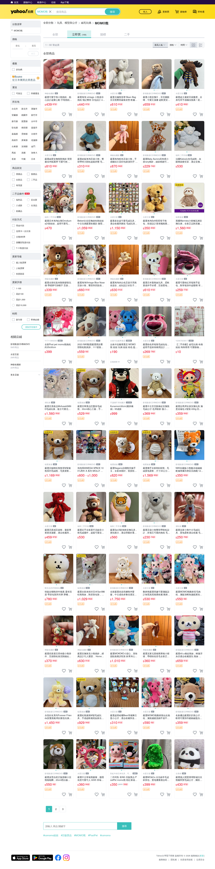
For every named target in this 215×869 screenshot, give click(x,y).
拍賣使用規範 (186, 859)
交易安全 (200, 859)
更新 (202, 855)
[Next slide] (104, 74)
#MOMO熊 (80, 835)
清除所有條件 (31, 326)
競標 (103, 34)
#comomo (105, 835)
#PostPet (93, 835)
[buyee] (26, 78)
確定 (33, 53)
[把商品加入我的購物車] (70, 114)
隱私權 (174, 859)
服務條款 (163, 859)
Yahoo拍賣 (22, 11)
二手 (127, 34)
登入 (145, 11)
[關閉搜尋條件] (50, 11)
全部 (55, 34)
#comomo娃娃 (50, 835)
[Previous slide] (78, 74)
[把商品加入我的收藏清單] (64, 114)
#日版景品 (66, 835)
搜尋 (124, 826)
